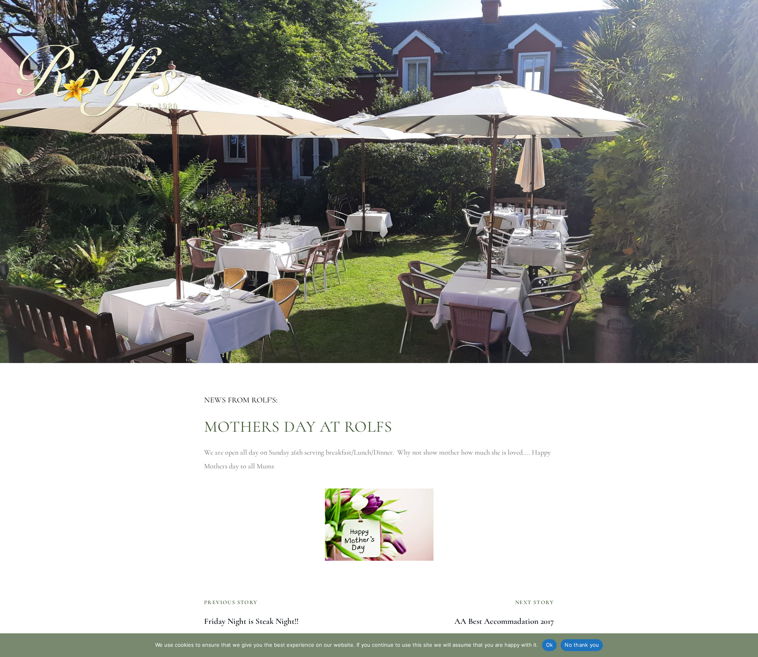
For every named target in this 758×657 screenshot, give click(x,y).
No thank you (582, 645)
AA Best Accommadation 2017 (504, 621)
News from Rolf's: (241, 400)
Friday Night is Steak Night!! (251, 621)
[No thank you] (748, 645)
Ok (549, 645)
